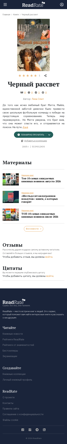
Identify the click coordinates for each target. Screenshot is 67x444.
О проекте (9, 397)
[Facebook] (22, 429)
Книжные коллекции (14, 374)
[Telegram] (37, 429)
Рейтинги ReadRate (13, 339)
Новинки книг (27, 175)
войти (48, 256)
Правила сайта (11, 408)
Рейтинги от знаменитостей (18, 344)
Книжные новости (13, 333)
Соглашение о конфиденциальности (23, 414)
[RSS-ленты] (44, 429)
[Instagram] (30, 429)
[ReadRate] (33, 4)
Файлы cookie (10, 419)
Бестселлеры (10, 350)
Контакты (8, 403)
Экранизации (10, 356)
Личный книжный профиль (17, 379)
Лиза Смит (38, 98)
